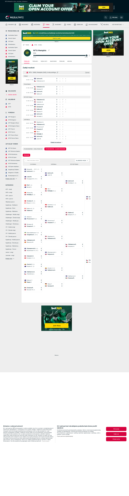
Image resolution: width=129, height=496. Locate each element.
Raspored (53, 61)
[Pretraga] (106, 17)
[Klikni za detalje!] (56, 79)
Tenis (27, 45)
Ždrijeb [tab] (26, 155)
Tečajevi (35, 61)
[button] (89, 55)
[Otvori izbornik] (121, 17)
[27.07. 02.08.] (61, 55)
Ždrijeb (61, 61)
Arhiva (69, 61)
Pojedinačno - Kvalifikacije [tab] (33, 149)
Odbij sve (116, 434)
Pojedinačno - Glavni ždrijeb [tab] (55, 149)
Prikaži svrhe (116, 439)
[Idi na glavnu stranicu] (20, 17)
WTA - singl (38, 45)
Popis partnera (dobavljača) (65, 436)
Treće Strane (45, 441)
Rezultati (44, 61)
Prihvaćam (116, 429)
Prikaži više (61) (10, 178)
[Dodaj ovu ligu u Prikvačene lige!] (48, 50)
